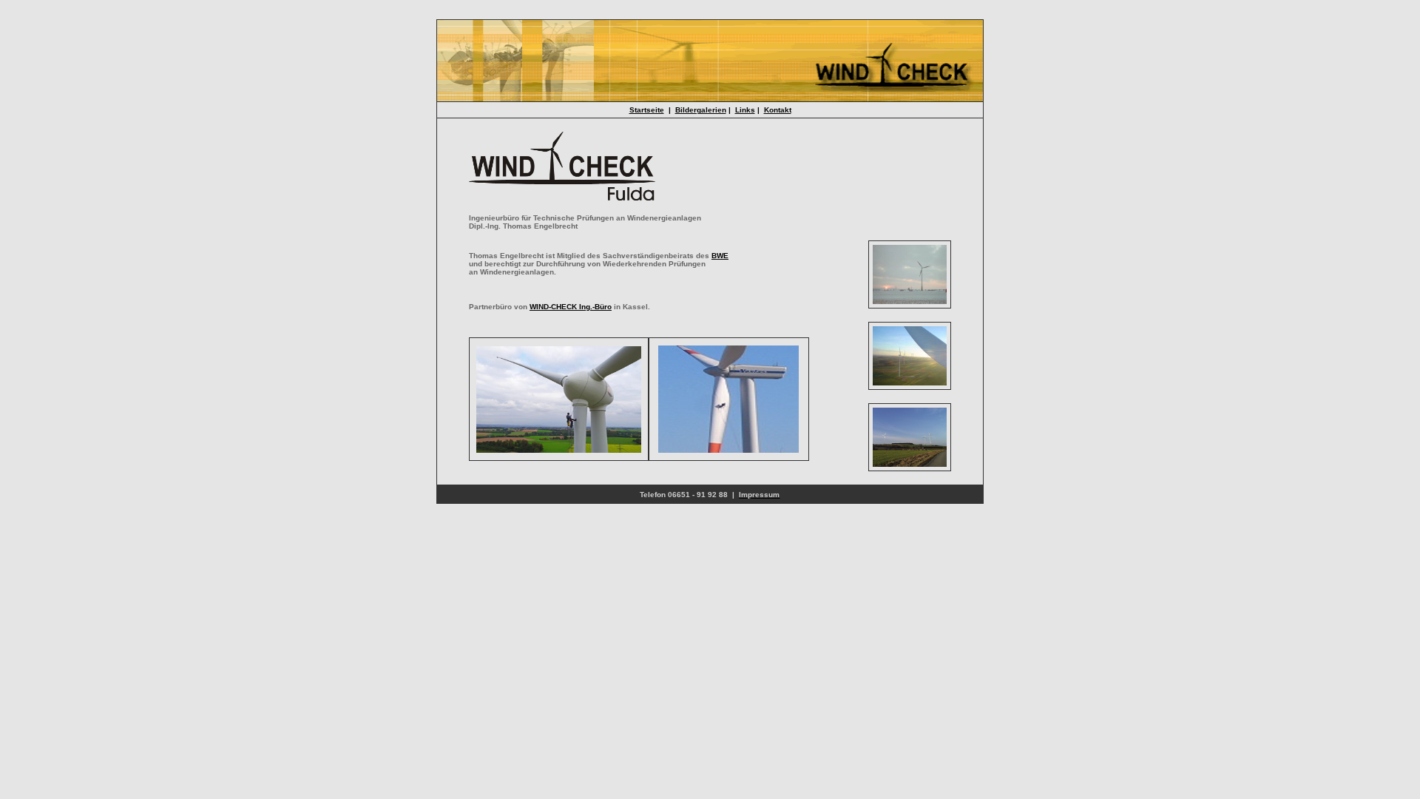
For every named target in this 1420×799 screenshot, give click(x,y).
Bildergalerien (700, 110)
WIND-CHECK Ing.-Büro (571, 307)
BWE (719, 256)
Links (745, 110)
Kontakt (777, 110)
